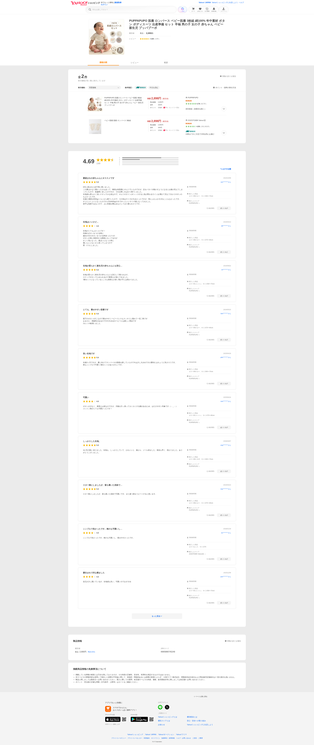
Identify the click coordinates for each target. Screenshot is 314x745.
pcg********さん (226, 445)
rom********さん (226, 401)
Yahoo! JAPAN (205, 2)
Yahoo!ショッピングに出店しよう (225, 2)
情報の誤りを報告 (234, 641)
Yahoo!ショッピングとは (167, 717)
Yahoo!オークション (166, 734)
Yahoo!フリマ (181, 734)
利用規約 (147, 738)
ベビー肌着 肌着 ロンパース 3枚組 (117, 120)
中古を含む (154, 88)
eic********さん (226, 533)
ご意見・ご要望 (197, 738)
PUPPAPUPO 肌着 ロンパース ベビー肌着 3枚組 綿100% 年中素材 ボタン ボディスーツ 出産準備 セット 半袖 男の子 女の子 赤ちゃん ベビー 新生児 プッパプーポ (123, 101)
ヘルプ (241, 2)
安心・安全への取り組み (196, 721)
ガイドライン (155, 738)
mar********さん (226, 489)
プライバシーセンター (135, 738)
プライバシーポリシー (118, 738)
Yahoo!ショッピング (135, 734)
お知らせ (161, 725)
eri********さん (226, 270)
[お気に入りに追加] (223, 108)
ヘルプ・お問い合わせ (183, 738)
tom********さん (226, 313)
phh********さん (226, 357)
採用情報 (172, 738)
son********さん (226, 182)
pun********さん (226, 577)
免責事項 (164, 738)
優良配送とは (192, 717)
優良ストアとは (164, 721)
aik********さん (226, 226)
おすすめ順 (226, 169)
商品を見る (91, 652)
